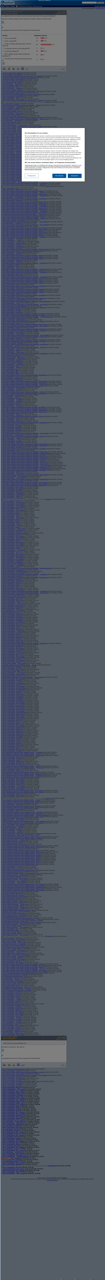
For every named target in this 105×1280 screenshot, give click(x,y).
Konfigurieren (32, 175)
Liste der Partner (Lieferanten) (33, 169)
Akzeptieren (74, 175)
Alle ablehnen (59, 175)
